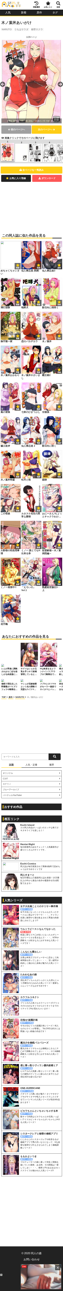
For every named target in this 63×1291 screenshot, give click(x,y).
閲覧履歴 (36, 7)
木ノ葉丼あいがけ (35, 697)
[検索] (55, 756)
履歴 (51, 764)
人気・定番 (31, 764)
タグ (55, 12)
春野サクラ (37, 29)
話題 (11, 764)
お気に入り (48, 7)
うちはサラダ (21, 29)
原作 (39, 12)
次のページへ (45, 129)
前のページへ (18, 129)
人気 (8, 12)
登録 (38, 268)
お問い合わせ (32, 1259)
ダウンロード (48, 178)
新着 (23, 12)
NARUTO (7, 29)
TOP (4, 697)
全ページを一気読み (33, 170)
